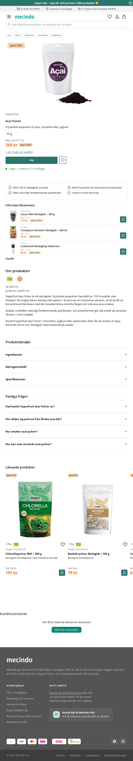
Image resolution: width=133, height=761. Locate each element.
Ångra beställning (17, 710)
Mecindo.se (22, 755)
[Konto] (117, 16)
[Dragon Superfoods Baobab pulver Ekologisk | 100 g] (97, 509)
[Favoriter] (110, 16)
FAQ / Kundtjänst (17, 692)
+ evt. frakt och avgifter (19, 152)
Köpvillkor (75, 755)
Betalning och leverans (20, 698)
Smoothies (42, 35)
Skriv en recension (66, 630)
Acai (9, 35)
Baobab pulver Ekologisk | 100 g (88, 553)
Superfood (56, 35)
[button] (124, 16)
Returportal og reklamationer (24, 716)
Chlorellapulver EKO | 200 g (24, 553)
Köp (31, 160)
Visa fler (10, 258)
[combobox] (66, 24)
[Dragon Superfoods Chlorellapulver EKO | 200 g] (35, 509)
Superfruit (12, 114)
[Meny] (9, 16)
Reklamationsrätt (17, 721)
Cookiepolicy (92, 755)
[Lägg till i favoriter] (63, 160)
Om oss (60, 755)
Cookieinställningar (115, 755)
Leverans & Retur (17, 704)
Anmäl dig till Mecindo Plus (66, 693)
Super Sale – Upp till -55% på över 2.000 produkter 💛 (66, 3)
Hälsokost (29, 35)
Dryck (17, 35)
